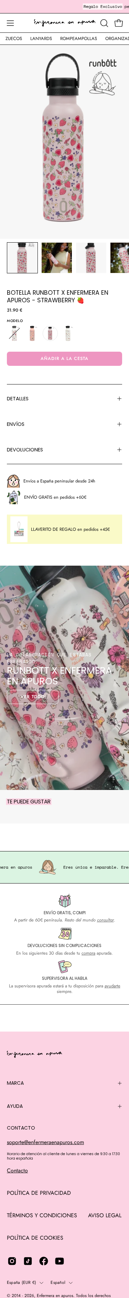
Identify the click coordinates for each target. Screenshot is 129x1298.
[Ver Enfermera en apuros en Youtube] (59, 1261)
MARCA (15, 1083)
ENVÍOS (15, 424)
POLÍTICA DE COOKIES (35, 1238)
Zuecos (14, 38)
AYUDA (15, 1106)
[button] (103, 23)
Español (58, 1282)
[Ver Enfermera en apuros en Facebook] (44, 1261)
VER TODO (33, 696)
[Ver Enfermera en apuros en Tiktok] (28, 1261)
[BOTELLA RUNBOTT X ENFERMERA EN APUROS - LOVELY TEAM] (68, 333)
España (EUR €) (21, 1282)
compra (88, 953)
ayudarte (112, 986)
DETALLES (18, 398)
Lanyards (41, 38)
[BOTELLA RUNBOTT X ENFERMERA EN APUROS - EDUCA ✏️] (32, 333)
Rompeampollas (78, 38)
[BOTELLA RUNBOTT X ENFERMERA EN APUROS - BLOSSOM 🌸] (14, 333)
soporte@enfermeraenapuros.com (45, 1142)
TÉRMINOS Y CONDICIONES (42, 1215)
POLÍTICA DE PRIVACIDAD (39, 1193)
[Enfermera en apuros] (64, 23)
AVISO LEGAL (104, 1215)
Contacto (17, 1170)
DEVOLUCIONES (25, 449)
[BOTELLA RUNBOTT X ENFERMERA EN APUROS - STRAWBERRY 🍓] (22, 257)
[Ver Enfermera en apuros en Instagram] (12, 1261)
